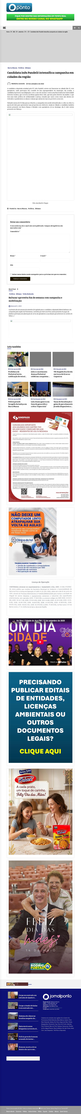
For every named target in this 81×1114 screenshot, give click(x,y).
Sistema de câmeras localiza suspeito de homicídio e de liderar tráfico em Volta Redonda (28, 1017)
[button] (75, 28)
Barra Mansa (12, 68)
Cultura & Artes (32, 1111)
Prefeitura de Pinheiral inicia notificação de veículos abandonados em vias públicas (17, 374)
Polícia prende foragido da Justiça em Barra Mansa (17, 404)
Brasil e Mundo (10, 1111)
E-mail (43, 256)
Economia (18, 1111)
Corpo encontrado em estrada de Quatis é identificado (28, 996)
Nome (12, 256)
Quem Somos (64, 1111)
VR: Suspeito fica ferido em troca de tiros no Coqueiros (63, 374)
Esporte (45, 1111)
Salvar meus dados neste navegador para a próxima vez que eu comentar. (39, 274)
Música (57, 1111)
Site (11, 265)
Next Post (12, 289)
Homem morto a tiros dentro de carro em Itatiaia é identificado (28, 1048)
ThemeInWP (64, 1108)
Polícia (39, 1111)
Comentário (15, 231)
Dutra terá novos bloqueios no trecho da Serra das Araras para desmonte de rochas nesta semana (28, 1027)
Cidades (51, 1111)
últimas (28, 68)
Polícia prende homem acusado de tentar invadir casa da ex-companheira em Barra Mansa (28, 1038)
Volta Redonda (28, 294)
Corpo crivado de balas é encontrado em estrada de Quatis (28, 1007)
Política (21, 68)
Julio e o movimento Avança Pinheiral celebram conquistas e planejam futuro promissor (40, 374)
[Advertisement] (40, 48)
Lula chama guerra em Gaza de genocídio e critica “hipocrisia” (40, 404)
